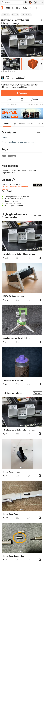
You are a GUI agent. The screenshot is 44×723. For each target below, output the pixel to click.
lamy (4, 156)
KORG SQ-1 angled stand (13, 296)
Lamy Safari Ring (10, 514)
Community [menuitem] (33, 8)
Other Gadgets (27, 14)
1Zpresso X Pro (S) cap (13, 380)
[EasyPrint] (26, 2)
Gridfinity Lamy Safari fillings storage (19, 254)
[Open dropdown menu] (41, 19)
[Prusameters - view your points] (30, 2)
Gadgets (16, 14)
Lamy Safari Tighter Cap (13, 556)
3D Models (6, 14)
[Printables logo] (2, 8)
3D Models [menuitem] (10, 8)
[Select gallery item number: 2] (22, 249)
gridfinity (12, 156)
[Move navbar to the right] (41, 8)
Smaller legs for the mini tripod (16, 338)
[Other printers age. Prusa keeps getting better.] (22, 113)
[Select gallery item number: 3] (23, 291)
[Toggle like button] (4, 258)
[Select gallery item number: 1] (21, 249)
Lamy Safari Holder (11, 472)
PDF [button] (39, 132)
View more (37, 216)
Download (23, 93)
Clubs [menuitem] (25, 8)
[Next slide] (41, 64)
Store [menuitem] (18, 8)
